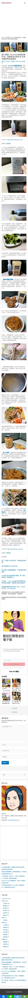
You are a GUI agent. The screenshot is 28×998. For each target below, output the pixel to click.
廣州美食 (5, 908)
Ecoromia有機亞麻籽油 (15, 65)
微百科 (3, 917)
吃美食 (3, 901)
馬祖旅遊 (5, 937)
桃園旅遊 (5, 934)
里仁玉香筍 (6, 452)
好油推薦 (13, 61)
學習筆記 (5, 944)
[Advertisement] (14, 22)
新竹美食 (5, 913)
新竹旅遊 (5, 932)
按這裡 (8, 143)
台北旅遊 (5, 925)
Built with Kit (14, 671)
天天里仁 (8, 61)
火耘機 (4, 920)
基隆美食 (5, 905)
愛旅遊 (3, 922)
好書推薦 (5, 941)
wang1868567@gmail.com (14, 820)
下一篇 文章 (14, 712)
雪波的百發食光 (6, 3)
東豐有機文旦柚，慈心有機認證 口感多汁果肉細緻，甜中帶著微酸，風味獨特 (13, 593)
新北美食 (5, 910)
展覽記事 (5, 946)
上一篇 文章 (14, 708)
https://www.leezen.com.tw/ (15, 139)
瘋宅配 (3, 61)
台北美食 (5, 903)
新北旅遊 (5, 929)
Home (2, 37)
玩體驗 (3, 939)
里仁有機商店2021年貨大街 (9, 566)
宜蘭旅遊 (5, 927)
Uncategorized (5, 898)
